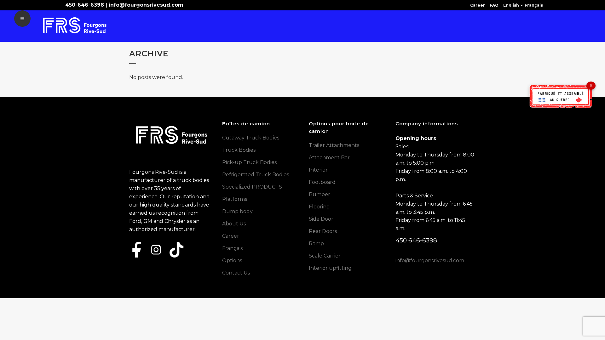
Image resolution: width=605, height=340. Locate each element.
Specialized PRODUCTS (252, 187)
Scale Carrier (325, 256)
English (511, 5)
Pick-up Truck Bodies (249, 162)
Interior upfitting (330, 268)
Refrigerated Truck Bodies (255, 175)
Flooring (319, 207)
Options (232, 261)
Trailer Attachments (334, 145)
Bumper (319, 194)
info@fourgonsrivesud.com (146, 5)
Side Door (321, 219)
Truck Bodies (239, 150)
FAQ (494, 5)
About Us (234, 224)
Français (534, 5)
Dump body (237, 211)
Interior (318, 170)
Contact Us (236, 273)
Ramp (316, 243)
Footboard (322, 182)
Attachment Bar (329, 158)
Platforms (234, 199)
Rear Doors (323, 231)
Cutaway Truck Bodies (250, 138)
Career (477, 5)
